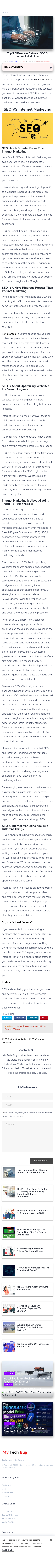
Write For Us (8, 1522)
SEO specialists (43, 79)
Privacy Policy (8, 1518)
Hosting (5, 1496)
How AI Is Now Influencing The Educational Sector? (33, 1269)
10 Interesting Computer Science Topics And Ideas (30, 1250)
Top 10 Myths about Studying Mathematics (32, 1288)
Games (5, 1488)
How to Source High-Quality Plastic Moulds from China (32, 1171)
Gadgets (9, 1374)
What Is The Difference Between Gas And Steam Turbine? (30, 1327)
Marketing (23, 61)
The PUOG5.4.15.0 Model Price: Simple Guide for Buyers (24, 1429)
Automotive (7, 1492)
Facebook (19, 1017)
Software (19, 1460)
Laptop (8, 1385)
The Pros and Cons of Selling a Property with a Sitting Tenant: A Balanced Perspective (32, 1193)
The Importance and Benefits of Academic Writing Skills (32, 1212)
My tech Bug (10, 1467)
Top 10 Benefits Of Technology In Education (33, 1345)
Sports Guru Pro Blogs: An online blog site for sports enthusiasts (31, 1232)
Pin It (44, 1017)
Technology (7, 1460)
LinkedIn (33, 1017)
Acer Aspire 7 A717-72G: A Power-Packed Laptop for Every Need (26, 1391)
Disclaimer (7, 1511)
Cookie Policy (8, 1550)
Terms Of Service (10, 1515)
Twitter (7, 1017)
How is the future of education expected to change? (29, 1308)
